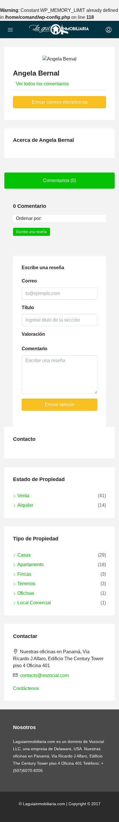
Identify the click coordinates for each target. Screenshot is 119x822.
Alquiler (25, 505)
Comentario (34, 348)
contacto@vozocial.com (44, 675)
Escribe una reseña (31, 232)
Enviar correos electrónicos (60, 102)
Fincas (24, 574)
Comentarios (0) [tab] (59, 180)
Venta (23, 495)
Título (28, 307)
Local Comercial (34, 602)
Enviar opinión (60, 404)
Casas (24, 555)
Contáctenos (26, 688)
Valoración (33, 334)
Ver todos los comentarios (42, 83)
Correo (29, 280)
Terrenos (26, 583)
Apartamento (30, 564)
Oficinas (25, 593)
